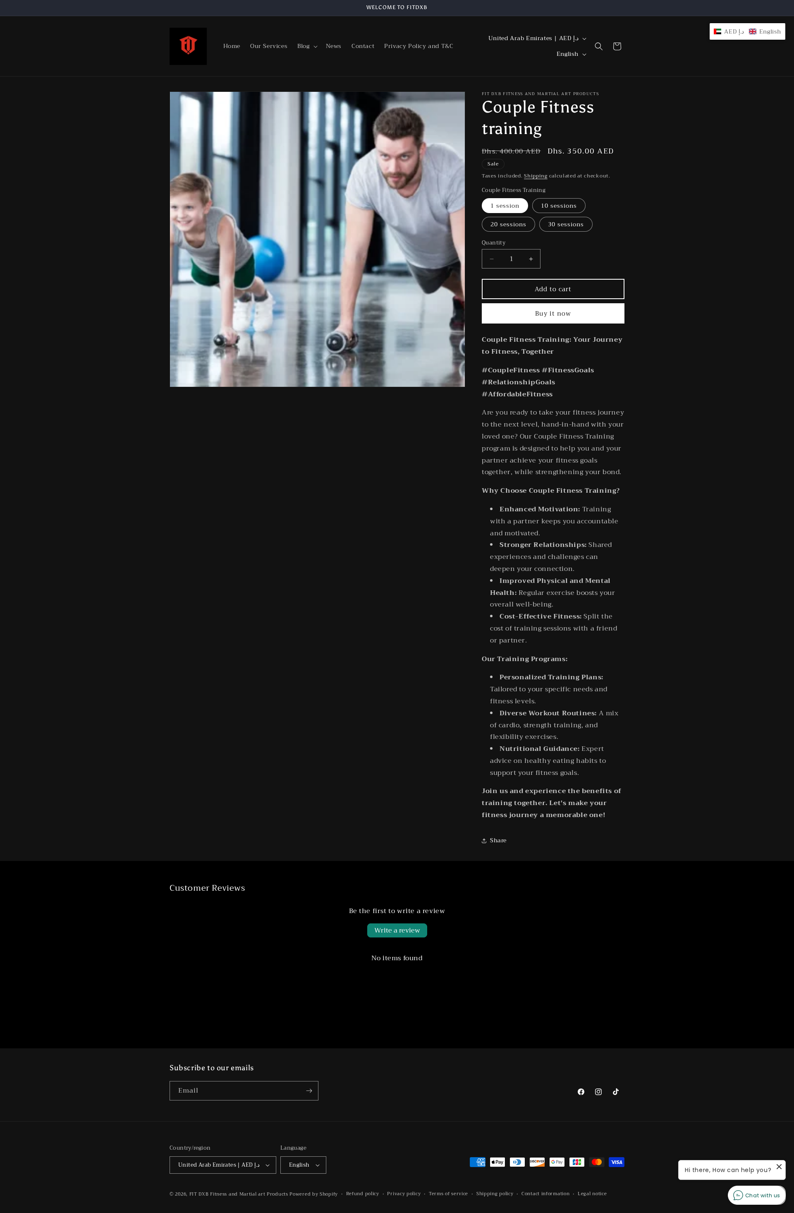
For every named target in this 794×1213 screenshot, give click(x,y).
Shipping (536, 176)
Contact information (545, 1194)
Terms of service (448, 1194)
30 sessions (566, 224)
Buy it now (553, 313)
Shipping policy (495, 1194)
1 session (504, 206)
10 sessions (559, 206)
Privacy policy (404, 1194)
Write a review (397, 930)
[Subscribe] (309, 1090)
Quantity (493, 243)
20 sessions (508, 224)
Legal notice (592, 1194)
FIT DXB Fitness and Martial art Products (239, 1194)
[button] (306, 46)
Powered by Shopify (313, 1194)
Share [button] (498, 840)
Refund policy (362, 1194)
